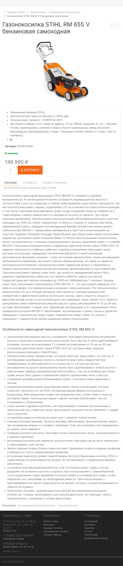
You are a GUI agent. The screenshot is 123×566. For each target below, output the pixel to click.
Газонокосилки (38, 12)
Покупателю (91, 534)
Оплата (88, 531)
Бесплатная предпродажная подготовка (30, 187)
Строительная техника (55, 531)
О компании (91, 521)
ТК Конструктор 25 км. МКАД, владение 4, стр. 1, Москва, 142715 (19, 524)
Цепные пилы (50, 521)
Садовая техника (16, 12)
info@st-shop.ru (15, 543)
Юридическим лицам (96, 538)
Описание (10, 182)
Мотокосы (48, 524)
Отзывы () (30, 182)
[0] (120, 3)
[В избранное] (118, 25)
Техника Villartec (52, 534)
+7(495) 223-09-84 (18, 535)
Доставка (89, 524)
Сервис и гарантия (55, 182)
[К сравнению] (112, 25)
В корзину (30, 170)
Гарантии (89, 528)
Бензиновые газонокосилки (65, 12)
